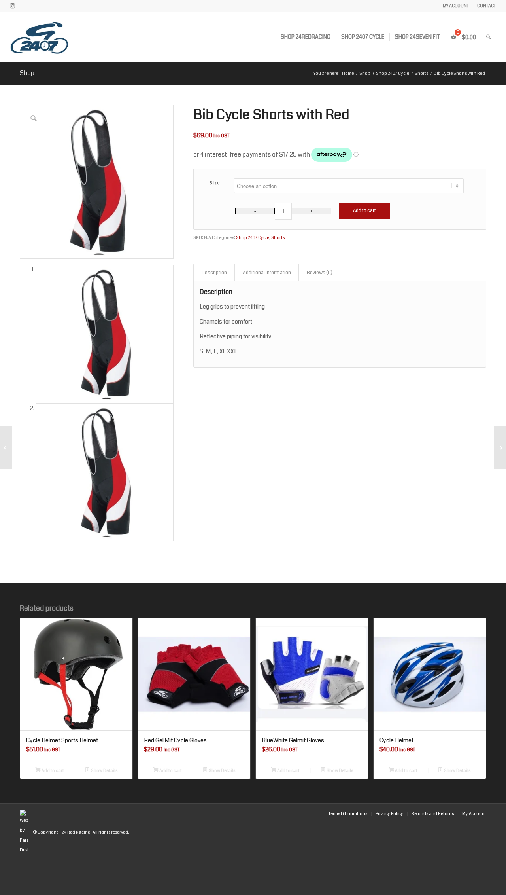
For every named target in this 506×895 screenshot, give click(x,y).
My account (456, 6)
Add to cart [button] (52, 771)
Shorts (278, 238)
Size (215, 183)
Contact (486, 6)
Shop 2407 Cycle (252, 238)
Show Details (103, 771)
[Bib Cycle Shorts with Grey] (6, 447)
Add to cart (364, 210)
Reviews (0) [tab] (319, 272)
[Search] (488, 37)
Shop (27, 73)
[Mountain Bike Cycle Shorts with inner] (500, 447)
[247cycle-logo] (59, 37)
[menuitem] (456, 6)
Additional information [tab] (267, 272)
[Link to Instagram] (13, 6)
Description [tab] (214, 272)
